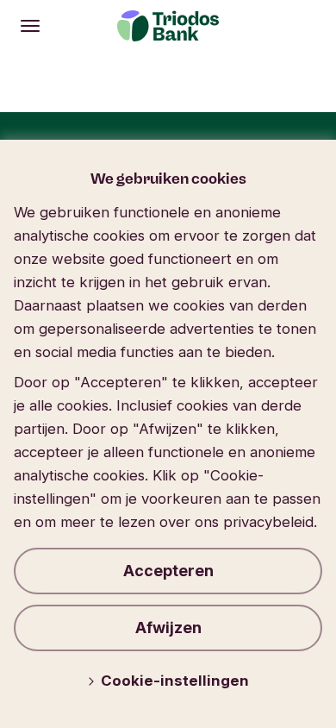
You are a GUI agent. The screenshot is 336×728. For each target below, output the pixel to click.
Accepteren (168, 571)
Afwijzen (168, 627)
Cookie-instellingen (175, 680)
